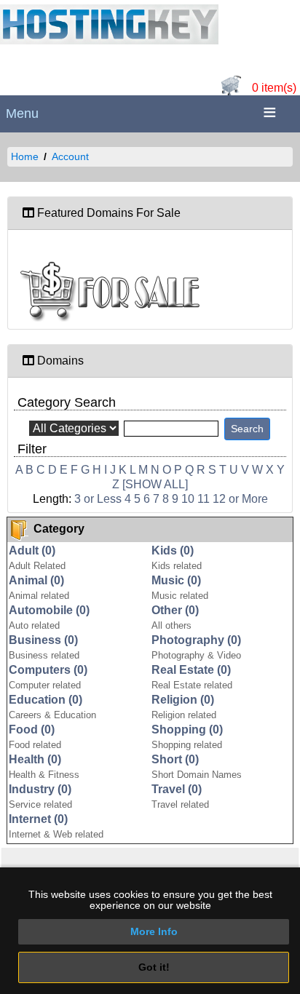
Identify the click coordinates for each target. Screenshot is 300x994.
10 (187, 499)
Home (25, 156)
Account (70, 156)
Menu (22, 113)
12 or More (240, 499)
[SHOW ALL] (155, 484)
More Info (154, 931)
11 (203, 499)
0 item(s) (274, 87)
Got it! (154, 967)
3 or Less (98, 499)
